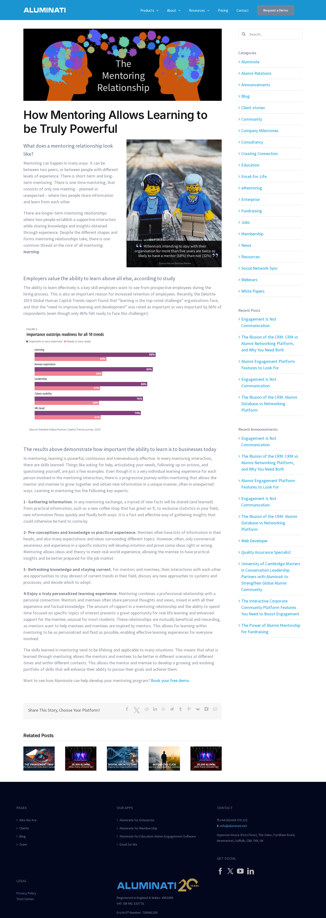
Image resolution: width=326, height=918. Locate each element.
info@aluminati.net (233, 826)
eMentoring (251, 188)
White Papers (253, 291)
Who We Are (28, 820)
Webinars (249, 279)
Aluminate (250, 61)
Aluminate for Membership (138, 828)
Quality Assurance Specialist (266, 552)
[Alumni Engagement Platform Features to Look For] (122, 749)
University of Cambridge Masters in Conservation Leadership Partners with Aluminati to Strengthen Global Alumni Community (270, 576)
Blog (245, 96)
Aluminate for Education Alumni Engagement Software (158, 836)
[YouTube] (240, 871)
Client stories (253, 107)
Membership (252, 233)
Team (23, 844)
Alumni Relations (256, 73)
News (246, 245)
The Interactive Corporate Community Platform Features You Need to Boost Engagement (270, 607)
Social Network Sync (259, 268)
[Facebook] (220, 871)
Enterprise (250, 199)
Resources (250, 256)
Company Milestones (260, 130)
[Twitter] (230, 871)
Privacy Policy (26, 893)
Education (250, 165)
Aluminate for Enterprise (137, 820)
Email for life (128, 844)
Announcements (255, 84)
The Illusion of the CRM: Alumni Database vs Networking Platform (269, 403)
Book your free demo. (170, 680)
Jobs (245, 222)
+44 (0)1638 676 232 (233, 820)
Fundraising (251, 211)
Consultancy (252, 142)
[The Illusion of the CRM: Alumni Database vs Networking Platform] (206, 749)
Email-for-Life (254, 176)
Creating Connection (259, 153)
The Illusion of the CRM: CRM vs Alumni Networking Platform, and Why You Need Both (269, 343)
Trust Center (25, 899)
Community (251, 119)
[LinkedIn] (250, 871)
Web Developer (254, 540)
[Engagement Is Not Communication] (39, 749)
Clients (24, 828)
